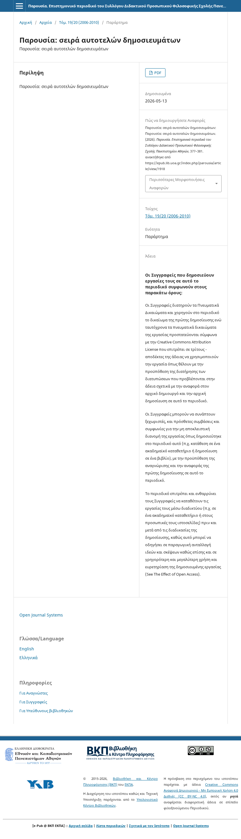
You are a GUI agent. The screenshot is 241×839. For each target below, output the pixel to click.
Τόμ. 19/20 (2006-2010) (79, 22)
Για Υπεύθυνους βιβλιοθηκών (46, 710)
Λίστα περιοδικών (110, 825)
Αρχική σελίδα (81, 825)
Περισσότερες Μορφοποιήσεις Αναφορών (177, 183)
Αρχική (25, 22)
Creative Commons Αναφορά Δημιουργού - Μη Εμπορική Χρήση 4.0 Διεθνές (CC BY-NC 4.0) (201, 790)
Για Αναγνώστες (33, 693)
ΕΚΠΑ (129, 784)
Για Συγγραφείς (33, 702)
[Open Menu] (19, 6)
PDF (157, 72)
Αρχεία (45, 22)
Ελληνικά (28, 657)
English (26, 649)
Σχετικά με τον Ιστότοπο (149, 825)
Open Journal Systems (41, 615)
